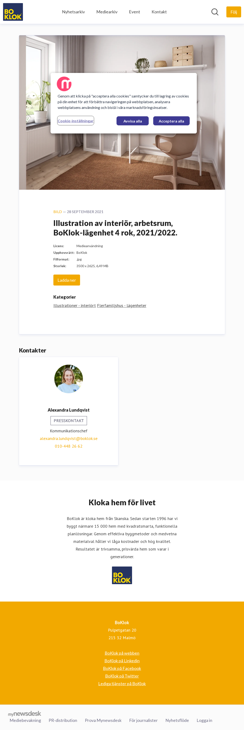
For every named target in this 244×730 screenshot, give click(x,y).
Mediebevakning (25, 720)
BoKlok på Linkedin (122, 660)
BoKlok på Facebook (122, 668)
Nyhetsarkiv (73, 11)
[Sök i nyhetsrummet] (215, 12)
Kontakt (159, 11)
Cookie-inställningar (76, 120)
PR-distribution (63, 720)
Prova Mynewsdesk (103, 720)
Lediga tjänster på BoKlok (122, 683)
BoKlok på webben (122, 653)
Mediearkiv (106, 11)
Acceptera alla (171, 121)
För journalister (143, 720)
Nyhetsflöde (177, 720)
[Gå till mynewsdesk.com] (25, 713)
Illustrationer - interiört (74, 305)
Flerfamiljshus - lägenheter (121, 305)
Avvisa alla (132, 121)
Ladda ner (66, 280)
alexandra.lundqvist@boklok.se (68, 438)
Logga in (204, 720)
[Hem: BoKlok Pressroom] (13, 12)
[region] (124, 103)
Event (134, 11)
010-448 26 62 (68, 446)
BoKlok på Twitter (122, 676)
